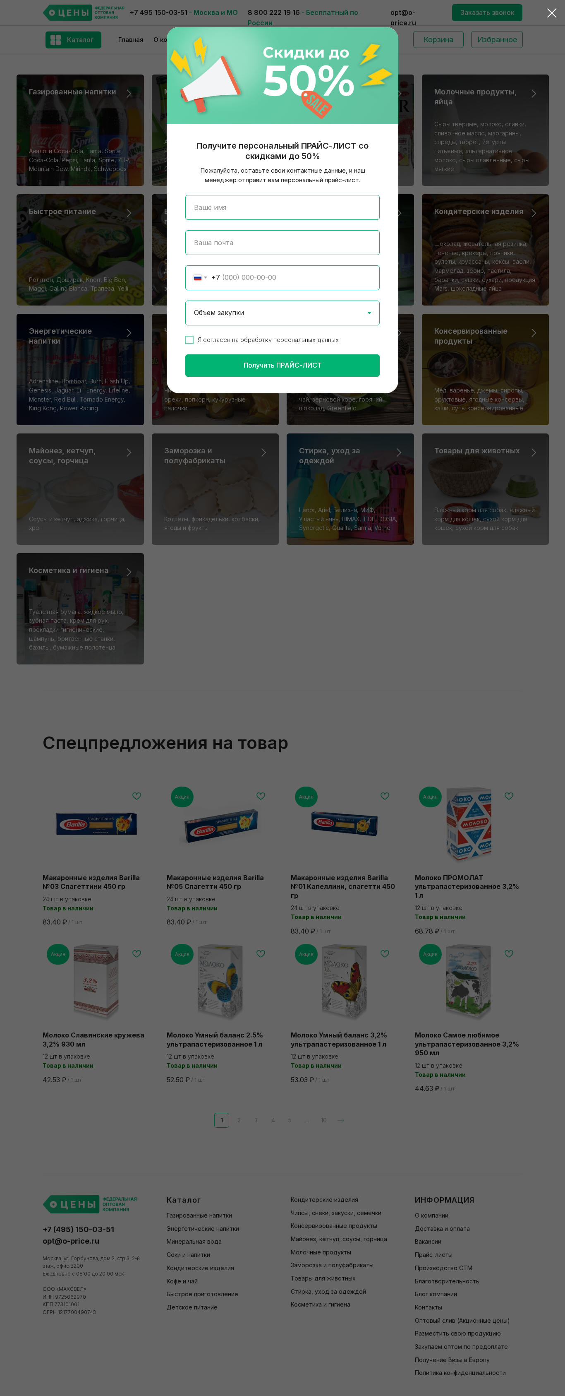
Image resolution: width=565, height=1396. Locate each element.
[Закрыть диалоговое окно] (552, 13)
